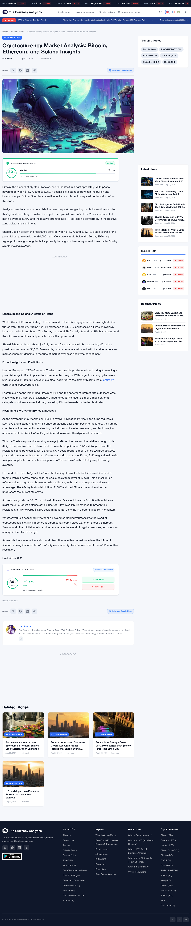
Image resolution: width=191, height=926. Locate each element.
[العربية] (178, 12)
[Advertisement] (60, 282)
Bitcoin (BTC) (167, 835)
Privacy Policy (69, 855)
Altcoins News (17, 31)
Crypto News (63, 12)
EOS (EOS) (166, 860)
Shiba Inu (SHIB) (151, 62)
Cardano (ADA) (169, 55)
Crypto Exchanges (85, 12)
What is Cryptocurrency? (140, 835)
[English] (167, 12)
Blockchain (101, 864)
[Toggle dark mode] (186, 12)
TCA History (68, 900)
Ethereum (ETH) (168, 840)
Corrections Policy (71, 885)
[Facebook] (20, 70)
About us (67, 835)
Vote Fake (100, 587)
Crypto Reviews (107, 12)
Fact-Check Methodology (75, 870)
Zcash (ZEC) (167, 865)
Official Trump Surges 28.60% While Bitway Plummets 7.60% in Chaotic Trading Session (170, 181)
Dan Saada (25, 626)
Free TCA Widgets (71, 875)
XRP (163, 900)
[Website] (21, 638)
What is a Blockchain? (138, 867)
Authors (66, 845)
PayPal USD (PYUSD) (171, 49)
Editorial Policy (70, 850)
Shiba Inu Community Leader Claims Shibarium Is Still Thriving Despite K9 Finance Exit (97, 20)
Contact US (68, 840)
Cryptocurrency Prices (129, 12)
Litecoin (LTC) (167, 845)
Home (5, 31)
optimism (108, 379)
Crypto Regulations (137, 872)
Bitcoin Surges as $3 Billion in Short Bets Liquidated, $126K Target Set (170, 207)
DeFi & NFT (169, 62)
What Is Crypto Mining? (107, 835)
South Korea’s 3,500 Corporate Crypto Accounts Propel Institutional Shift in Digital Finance (170, 329)
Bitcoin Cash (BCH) (170, 850)
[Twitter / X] (5, 847)
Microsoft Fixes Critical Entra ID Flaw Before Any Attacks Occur (169, 232)
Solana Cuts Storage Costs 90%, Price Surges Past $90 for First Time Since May (113, 745)
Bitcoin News (149, 49)
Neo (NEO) (166, 880)
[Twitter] (13, 70)
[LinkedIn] (19, 847)
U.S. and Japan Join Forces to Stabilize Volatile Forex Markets (22, 794)
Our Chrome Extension (73, 895)
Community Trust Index (74, 880)
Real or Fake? (69, 865)
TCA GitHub (68, 860)
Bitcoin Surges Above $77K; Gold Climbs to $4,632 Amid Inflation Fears (169, 220)
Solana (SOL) (167, 895)
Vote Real (99, 579)
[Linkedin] (27, 70)
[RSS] (26, 847)
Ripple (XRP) (167, 855)
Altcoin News (102, 854)
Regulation (101, 869)
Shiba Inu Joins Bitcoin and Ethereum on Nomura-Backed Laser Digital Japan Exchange (22, 745)
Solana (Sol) (166, 875)
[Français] (173, 12)
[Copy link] (34, 70)
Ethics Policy (69, 890)
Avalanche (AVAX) (169, 870)
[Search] (160, 12)
